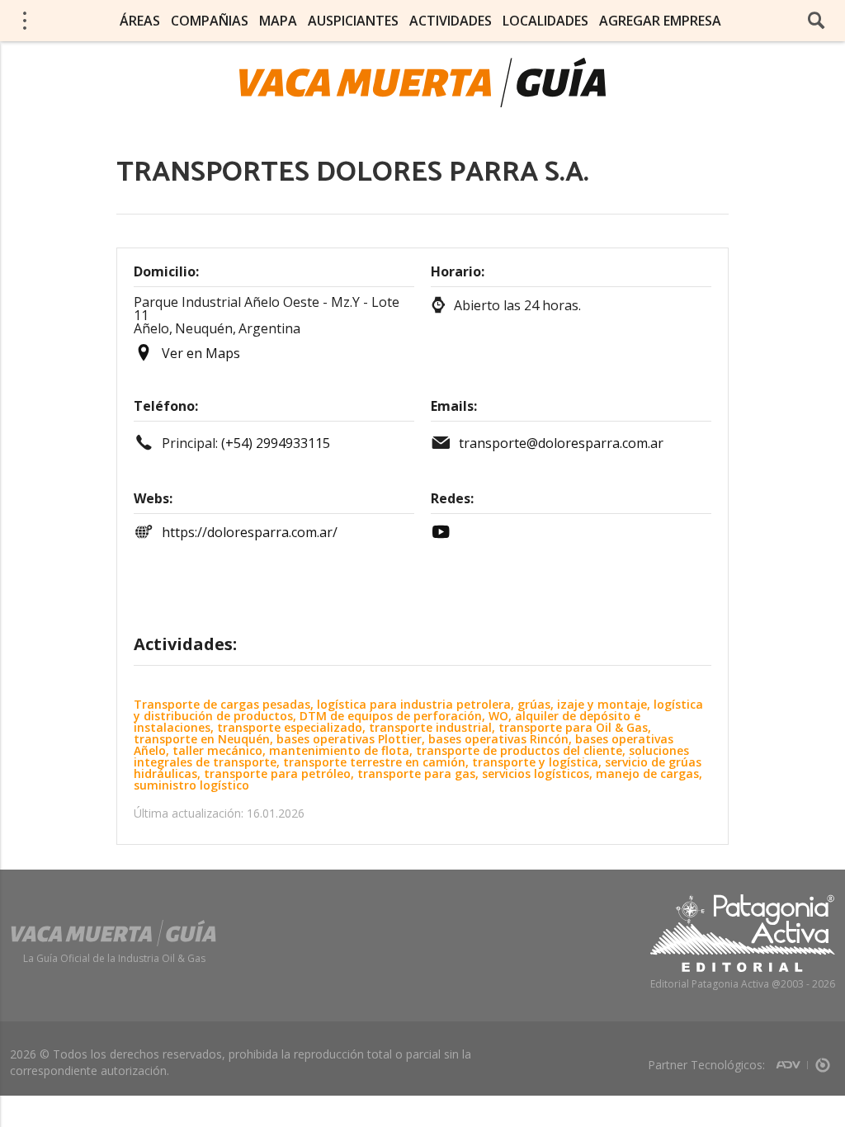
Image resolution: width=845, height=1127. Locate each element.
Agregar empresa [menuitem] (660, 21)
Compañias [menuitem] (209, 21)
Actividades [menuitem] (450, 21)
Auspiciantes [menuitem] (353, 21)
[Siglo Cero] (822, 1059)
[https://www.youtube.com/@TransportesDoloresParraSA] (445, 532)
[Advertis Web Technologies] (792, 1059)
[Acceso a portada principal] (422, 82)
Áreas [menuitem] (140, 21)
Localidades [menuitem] (545, 21)
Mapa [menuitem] (278, 21)
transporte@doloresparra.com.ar (561, 443)
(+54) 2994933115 (275, 443)
